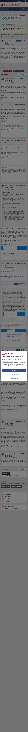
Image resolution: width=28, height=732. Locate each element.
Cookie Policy (5, 361)
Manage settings (14, 378)
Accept (14, 370)
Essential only (14, 375)
